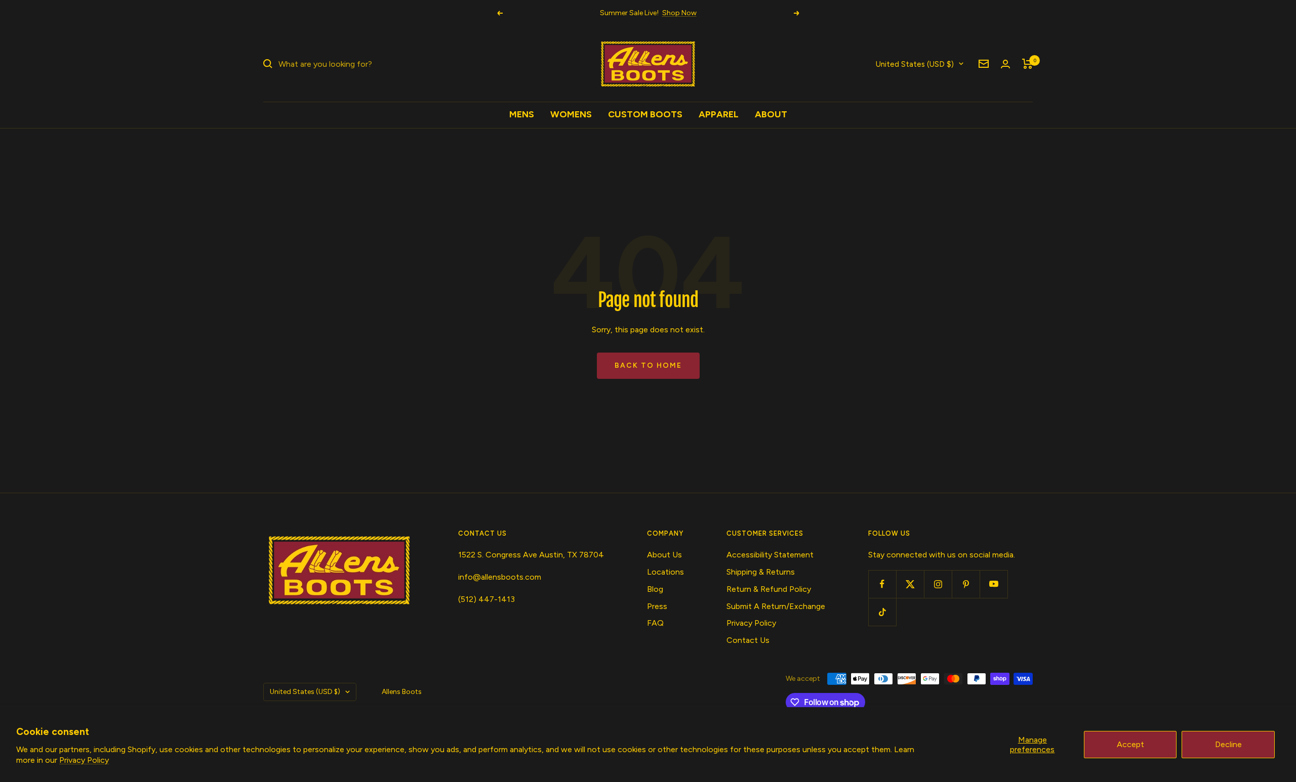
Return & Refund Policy (768, 589)
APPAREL (719, 114)
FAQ (655, 623)
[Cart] (1027, 64)
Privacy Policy (84, 760)
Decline (1228, 744)
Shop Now (679, 13)
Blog (655, 589)
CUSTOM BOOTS (645, 114)
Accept (1130, 744)
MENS (521, 114)
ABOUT (771, 114)
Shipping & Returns (760, 572)
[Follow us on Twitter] (910, 584)
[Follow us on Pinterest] (966, 584)
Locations (665, 572)
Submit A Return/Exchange (775, 606)
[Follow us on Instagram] (938, 584)
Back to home (648, 365)
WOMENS (571, 114)
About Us (664, 554)
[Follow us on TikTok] (882, 612)
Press (657, 606)
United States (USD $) (915, 63)
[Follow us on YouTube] (993, 584)
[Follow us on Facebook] (882, 584)
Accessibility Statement (770, 554)
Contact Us (748, 640)
